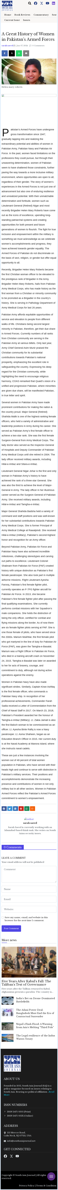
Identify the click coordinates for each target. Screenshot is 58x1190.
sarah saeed (7, 45)
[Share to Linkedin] (15, 808)
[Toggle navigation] (29, 3)
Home (7, 15)
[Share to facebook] (4, 808)
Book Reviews (22, 15)
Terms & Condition (46, 1185)
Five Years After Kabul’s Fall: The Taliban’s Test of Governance (26, 982)
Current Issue (12, 20)
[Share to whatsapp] (26, 808)
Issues (26, 20)
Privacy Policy (26, 1185)
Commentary (41, 15)
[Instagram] (53, 3)
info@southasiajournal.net (21, 1141)
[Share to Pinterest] (21, 808)
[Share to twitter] (9, 808)
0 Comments (38, 45)
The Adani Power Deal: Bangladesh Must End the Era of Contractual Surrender (35, 1013)
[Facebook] (36, 3)
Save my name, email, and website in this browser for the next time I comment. (26, 919)
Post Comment (11, 928)
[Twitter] (42, 3)
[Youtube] (48, 3)
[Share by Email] (32, 808)
